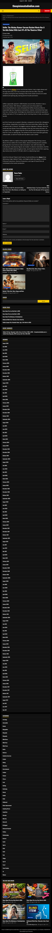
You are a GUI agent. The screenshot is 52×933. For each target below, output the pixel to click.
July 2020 (5, 584)
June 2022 (5, 508)
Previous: (14, 189)
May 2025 (5, 393)
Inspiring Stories (6, 809)
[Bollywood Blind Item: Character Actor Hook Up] (38, 911)
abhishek (5, 293)
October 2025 (6, 376)
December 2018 (6, 647)
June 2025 (5, 389)
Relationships (6, 835)
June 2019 (5, 627)
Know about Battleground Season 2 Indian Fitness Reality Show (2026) (13, 269)
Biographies (5, 729)
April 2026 (5, 356)
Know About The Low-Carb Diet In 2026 (11, 314)
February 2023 (6, 482)
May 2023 (5, 472)
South (4, 842)
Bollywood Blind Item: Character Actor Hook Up (13, 319)
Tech (4, 855)
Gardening (5, 789)
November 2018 (6, 650)
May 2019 (5, 631)
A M (4, 902)
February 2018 (6, 680)
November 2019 (6, 611)
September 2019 (6, 617)
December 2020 (6, 568)
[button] (2, 10)
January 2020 (6, 604)
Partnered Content (7, 828)
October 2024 (6, 416)
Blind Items (5, 746)
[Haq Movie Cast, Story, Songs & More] (38, 259)
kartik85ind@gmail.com (32, 924)
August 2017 (5, 700)
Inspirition (5, 812)
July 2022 (5, 505)
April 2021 (5, 555)
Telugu (4, 858)
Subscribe (47, 11)
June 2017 (5, 706)
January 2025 (6, 406)
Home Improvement (7, 805)
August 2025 (5, 383)
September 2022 (6, 498)
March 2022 (5, 518)
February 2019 (6, 640)
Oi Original (5, 825)
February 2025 (6, 403)
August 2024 (5, 422)
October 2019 (6, 614)
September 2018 (6, 657)
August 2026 (5, 343)
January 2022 (6, 525)
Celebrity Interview (7, 756)
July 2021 (5, 545)
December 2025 (6, 370)
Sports (4, 845)
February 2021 (6, 561)
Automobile (5, 723)
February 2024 (6, 442)
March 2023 (5, 479)
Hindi (4, 799)
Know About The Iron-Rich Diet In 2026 (11, 311)
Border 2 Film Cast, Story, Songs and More (13, 291)
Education (5, 766)
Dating (4, 762)
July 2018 (5, 664)
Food (4, 782)
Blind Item (5, 742)
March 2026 (5, 360)
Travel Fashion (6, 868)
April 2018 (5, 673)
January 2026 (6, 366)
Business (5, 752)
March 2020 (5, 597)
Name (5, 223)
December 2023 (6, 449)
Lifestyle (4, 815)
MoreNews (23, 931)
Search (5, 297)
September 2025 (6, 379)
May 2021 (5, 551)
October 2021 (6, 535)
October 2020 (6, 574)
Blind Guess (5, 739)
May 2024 (5, 432)
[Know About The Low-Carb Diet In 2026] (38, 890)
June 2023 (5, 469)
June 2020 (5, 588)
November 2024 (6, 412)
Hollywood (5, 802)
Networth (5, 822)
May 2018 (5, 670)
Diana (40, 157)
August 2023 (5, 462)
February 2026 (6, 363)
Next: (38, 189)
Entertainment (6, 24)
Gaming (4, 785)
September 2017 (6, 697)
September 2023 (6, 459)
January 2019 (5, 644)
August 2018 (5, 660)
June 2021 (5, 548)
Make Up (4, 818)
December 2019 (6, 607)
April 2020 (5, 594)
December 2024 (6, 409)
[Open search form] (38, 11)
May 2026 (5, 353)
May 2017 (5, 710)
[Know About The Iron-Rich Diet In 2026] (14, 890)
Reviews (4, 838)
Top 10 (4, 861)
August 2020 (5, 581)
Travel (4, 865)
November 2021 (6, 531)
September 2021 (6, 538)
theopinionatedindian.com (26, 6)
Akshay (14, 89)
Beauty (4, 726)
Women (4, 875)
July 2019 (5, 624)
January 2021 (5, 564)
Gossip (4, 792)
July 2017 (5, 703)
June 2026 (5, 350)
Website (5, 234)
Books (4, 749)
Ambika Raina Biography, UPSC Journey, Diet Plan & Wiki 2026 (16, 334)
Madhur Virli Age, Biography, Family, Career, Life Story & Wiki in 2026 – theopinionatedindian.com (24, 332)
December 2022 (6, 488)
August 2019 (5, 621)
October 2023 (6, 455)
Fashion (4, 772)
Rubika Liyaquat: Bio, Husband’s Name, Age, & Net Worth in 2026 (17, 322)
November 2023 (6, 452)
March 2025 (5, 399)
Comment (6, 203)
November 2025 (6, 373)
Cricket (4, 759)
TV (3, 871)
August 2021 (5, 541)
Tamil (4, 851)
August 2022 (5, 502)
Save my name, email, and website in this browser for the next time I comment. (24, 240)
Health (4, 795)
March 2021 (5, 558)
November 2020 (6, 571)
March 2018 (5, 677)
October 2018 (6, 654)
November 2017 (6, 690)
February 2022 (6, 522)
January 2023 (6, 485)
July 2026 (5, 346)
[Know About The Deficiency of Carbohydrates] (14, 911)
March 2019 (5, 637)
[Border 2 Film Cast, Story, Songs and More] (14, 281)
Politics (4, 832)
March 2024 (5, 439)
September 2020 (6, 578)
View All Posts (20, 179)
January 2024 (6, 445)
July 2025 (5, 386)
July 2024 (5, 426)
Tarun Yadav (7, 33)
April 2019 (5, 634)
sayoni (29, 270)
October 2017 (6, 693)
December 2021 (6, 528)
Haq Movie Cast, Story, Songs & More (36, 269)
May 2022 (5, 512)
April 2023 (5, 475)
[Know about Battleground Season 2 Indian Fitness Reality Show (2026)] (14, 259)
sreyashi (5, 272)
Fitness (4, 779)
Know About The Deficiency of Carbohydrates (12, 317)
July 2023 (5, 465)
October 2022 (6, 495)
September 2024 (6, 419)
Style (4, 848)
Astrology (5, 719)
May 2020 (5, 591)
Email (4, 229)
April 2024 (5, 436)
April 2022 (5, 515)
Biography (5, 733)
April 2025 (5, 396)
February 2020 (6, 601)
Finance (4, 776)
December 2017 (6, 687)
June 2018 (5, 667)
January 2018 (5, 683)
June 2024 (5, 429)
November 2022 (6, 492)
